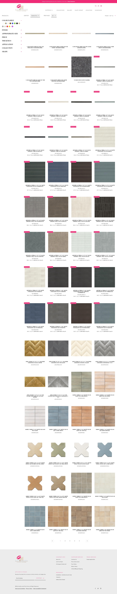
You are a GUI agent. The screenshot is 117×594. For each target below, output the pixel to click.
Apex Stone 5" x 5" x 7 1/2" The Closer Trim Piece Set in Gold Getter (35, 396)
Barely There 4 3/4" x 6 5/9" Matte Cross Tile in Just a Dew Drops (105, 463)
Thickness (6, 41)
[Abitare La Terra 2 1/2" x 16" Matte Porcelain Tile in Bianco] (104, 137)
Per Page (47, 15)
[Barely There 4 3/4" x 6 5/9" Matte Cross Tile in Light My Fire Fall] (35, 483)
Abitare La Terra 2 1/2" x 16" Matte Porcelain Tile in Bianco (105, 151)
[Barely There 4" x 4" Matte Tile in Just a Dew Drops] (35, 516)
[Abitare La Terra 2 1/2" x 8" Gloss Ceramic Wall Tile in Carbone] (104, 207)
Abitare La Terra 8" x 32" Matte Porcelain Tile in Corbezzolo (105, 291)
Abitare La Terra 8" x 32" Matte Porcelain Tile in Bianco (35, 291)
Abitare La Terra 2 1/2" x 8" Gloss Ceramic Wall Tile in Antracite (35, 221)
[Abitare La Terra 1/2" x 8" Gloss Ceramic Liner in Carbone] (81, 102)
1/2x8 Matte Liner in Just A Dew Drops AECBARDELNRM (105, 47)
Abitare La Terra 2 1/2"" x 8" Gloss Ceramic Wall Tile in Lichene (105, 256)
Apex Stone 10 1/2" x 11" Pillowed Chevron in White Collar (81, 362)
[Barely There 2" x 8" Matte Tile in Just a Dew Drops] (58, 416)
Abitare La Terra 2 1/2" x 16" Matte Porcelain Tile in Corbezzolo (35, 186)
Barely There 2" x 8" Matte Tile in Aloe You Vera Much (82, 395)
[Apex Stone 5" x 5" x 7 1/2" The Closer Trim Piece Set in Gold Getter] (35, 381)
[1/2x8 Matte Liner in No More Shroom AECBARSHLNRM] (58, 66)
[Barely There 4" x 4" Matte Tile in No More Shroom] (81, 516)
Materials (48, 10)
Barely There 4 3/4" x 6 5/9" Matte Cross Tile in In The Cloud (81, 463)
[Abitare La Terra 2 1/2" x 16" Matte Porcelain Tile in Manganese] (81, 172)
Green (15, 24)
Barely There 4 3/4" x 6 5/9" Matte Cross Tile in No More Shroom (58, 497)
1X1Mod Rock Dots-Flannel (82, 80)
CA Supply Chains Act (61, 564)
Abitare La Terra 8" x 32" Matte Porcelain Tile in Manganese (81, 327)
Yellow (10, 27)
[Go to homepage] (21, 7)
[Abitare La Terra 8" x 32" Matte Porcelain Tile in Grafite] (58, 313)
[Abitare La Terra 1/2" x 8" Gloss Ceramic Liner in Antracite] (104, 66)
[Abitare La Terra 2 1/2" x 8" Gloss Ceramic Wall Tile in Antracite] (35, 207)
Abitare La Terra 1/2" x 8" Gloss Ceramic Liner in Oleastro (58, 151)
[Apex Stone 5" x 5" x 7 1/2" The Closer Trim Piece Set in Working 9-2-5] (58, 381)
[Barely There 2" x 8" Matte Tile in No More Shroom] (104, 416)
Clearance (98, 10)
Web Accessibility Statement (39, 588)
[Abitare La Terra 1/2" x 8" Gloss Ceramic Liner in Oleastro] (58, 137)
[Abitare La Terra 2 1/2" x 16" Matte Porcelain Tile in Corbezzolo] (35, 172)
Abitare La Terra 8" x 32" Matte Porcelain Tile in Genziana (35, 327)
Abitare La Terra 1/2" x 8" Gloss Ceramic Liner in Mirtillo (35, 151)
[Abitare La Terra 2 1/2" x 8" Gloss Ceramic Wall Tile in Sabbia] (58, 242)
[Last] (87, 540)
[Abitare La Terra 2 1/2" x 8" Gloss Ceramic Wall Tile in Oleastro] (35, 242)
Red (7, 27)
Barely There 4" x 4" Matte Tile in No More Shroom (82, 530)
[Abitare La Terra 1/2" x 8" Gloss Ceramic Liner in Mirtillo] (35, 137)
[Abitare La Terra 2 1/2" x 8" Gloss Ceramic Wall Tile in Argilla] (58, 207)
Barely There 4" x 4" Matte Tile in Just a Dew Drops (35, 530)
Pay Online (73, 564)
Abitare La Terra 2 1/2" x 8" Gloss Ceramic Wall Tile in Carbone (105, 221)
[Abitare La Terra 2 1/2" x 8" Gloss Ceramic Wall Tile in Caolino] (81, 207)
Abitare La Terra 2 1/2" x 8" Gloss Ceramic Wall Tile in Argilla (58, 221)
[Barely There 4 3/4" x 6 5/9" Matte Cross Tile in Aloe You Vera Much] (58, 449)
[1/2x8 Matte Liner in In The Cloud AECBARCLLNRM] (81, 33)
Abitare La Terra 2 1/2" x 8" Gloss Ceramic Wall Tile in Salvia (81, 256)
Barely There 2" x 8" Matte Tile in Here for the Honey (105, 395)
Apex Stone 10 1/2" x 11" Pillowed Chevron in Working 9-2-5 (105, 362)
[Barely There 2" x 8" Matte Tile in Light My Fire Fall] (81, 416)
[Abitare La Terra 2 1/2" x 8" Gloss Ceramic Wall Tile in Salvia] (81, 242)
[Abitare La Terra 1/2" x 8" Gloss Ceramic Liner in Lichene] (104, 102)
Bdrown (14, 26)
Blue (13, 24)
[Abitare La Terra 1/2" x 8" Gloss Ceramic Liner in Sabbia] (81, 137)
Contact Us (74, 559)
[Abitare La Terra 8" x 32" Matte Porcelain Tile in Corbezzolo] (104, 277)
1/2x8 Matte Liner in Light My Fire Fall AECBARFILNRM (35, 80)
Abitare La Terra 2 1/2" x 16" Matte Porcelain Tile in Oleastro (105, 186)
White (4, 24)
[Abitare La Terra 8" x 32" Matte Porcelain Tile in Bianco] (35, 277)
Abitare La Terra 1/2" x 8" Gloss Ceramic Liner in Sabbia (82, 151)
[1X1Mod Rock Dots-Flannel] (81, 66)
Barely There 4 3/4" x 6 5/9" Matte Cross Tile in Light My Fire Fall (35, 497)
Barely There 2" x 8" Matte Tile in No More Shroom (105, 430)
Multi (6, 24)
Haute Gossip (79, 10)
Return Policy (74, 566)
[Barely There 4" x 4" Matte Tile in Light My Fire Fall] (58, 516)
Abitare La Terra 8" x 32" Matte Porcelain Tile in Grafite (58, 327)
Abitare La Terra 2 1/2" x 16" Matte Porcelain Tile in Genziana (58, 186)
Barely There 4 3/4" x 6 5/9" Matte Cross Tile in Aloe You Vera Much (58, 463)
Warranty (58, 577)
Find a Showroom (75, 561)
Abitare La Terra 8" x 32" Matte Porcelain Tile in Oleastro (105, 327)
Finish (5, 30)
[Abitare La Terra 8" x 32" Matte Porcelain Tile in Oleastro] (104, 313)
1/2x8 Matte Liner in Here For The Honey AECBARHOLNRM (58, 47)
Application (7, 44)
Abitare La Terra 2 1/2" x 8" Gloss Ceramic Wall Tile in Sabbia (58, 256)
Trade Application (91, 559)
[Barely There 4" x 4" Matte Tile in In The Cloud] (104, 483)
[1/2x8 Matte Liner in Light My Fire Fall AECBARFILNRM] (35, 66)
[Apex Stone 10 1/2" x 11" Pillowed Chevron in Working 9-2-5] (104, 348)
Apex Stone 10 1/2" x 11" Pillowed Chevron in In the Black (58, 362)
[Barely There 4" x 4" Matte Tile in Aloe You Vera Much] (81, 483)
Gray (2, 23)
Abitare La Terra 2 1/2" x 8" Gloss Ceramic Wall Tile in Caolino (81, 221)
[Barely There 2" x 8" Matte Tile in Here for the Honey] (104, 381)
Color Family (8, 20)
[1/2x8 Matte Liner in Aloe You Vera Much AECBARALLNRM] (35, 33)
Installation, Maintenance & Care (64, 574)
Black (17, 24)
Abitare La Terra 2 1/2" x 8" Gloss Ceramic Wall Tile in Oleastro (35, 256)
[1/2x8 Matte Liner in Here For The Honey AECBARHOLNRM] (58, 33)
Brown (11, 24)
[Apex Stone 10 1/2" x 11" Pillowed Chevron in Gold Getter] (35, 348)
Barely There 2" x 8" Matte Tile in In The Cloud (35, 430)
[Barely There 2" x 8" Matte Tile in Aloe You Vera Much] (81, 381)
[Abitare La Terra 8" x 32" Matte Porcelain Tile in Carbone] (58, 277)
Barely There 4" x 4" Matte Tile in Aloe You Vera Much (82, 497)
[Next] (84, 541)
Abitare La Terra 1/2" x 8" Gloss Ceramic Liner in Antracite (105, 80)
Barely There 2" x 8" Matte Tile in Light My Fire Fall (82, 430)
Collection (7, 48)
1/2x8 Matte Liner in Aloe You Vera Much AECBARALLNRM (35, 47)
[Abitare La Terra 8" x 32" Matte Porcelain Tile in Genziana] (35, 313)
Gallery (69, 10)
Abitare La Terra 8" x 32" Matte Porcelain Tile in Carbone (58, 291)
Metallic (5, 27)
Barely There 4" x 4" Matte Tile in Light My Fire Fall (58, 530)
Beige (8, 24)
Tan (19, 24)
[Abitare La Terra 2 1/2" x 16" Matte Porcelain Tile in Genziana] (58, 172)
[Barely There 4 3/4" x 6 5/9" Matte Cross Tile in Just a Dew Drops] (104, 449)
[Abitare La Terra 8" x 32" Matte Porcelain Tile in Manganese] (81, 313)
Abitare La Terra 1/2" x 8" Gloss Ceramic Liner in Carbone (82, 116)
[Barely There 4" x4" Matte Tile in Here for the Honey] (104, 516)
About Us (58, 559)
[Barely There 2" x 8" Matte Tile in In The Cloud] (35, 416)
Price (4, 37)
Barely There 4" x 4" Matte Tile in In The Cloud (105, 497)
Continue (39, 578)
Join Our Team (59, 561)
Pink (11, 26)
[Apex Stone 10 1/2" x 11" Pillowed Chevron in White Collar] (81, 348)
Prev (55, 540)
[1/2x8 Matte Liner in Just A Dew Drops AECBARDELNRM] (104, 33)
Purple (13, 27)
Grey (3, 27)
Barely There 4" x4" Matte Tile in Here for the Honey (105, 530)
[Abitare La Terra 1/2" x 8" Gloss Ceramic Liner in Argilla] (35, 102)
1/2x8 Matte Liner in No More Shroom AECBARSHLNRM (58, 80)
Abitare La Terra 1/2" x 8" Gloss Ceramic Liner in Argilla (35, 116)
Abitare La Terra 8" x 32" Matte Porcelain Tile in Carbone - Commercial (81, 291)
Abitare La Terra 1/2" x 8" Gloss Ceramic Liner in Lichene (105, 116)
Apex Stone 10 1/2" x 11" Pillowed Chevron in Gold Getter (35, 362)
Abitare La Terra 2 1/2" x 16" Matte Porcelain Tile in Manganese (81, 186)
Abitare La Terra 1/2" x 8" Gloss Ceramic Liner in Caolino (58, 116)
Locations (89, 10)
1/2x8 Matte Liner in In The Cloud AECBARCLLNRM (81, 47)
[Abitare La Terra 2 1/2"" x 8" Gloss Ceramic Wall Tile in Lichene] (104, 242)
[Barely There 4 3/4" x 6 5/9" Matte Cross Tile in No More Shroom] (58, 483)
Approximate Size (10, 34)
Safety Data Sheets (60, 579)
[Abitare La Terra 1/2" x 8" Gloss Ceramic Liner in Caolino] (58, 102)
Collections (60, 10)
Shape (4, 52)
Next (84, 540)
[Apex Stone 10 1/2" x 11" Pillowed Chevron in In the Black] (58, 348)
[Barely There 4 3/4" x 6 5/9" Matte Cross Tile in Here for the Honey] (35, 449)
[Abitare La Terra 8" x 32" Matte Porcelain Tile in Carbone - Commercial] (81, 277)
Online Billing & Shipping (77, 568)
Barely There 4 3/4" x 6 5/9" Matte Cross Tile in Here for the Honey (35, 463)
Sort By (26, 15)
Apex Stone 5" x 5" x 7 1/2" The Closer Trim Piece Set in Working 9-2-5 (58, 396)
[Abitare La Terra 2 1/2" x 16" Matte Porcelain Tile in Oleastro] (104, 172)
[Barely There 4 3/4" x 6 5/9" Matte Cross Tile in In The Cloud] (81, 449)
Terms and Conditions (20, 588)
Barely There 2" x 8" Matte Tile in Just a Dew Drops (58, 430)
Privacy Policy (29, 588)
